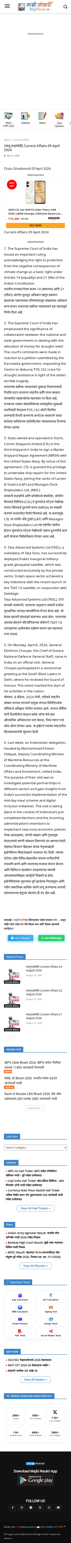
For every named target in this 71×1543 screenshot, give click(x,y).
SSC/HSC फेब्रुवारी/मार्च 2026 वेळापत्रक (29, 1360)
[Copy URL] (62, 162)
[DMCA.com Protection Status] (35, 1464)
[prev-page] (6, 1037)
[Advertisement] (35, 71)
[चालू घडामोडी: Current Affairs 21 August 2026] (13, 1022)
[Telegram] (44, 162)
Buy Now (35, 225)
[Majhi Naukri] (35, 7)
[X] (53, 162)
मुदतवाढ (8, 1071)
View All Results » (35, 1265)
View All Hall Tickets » (36, 1208)
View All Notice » (35, 1379)
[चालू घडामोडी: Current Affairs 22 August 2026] (13, 998)
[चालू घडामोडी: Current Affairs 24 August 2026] (13, 974)
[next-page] (12, 1037)
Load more (34, 1108)
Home (7, 139)
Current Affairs (21, 139)
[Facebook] (26, 162)
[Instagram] (21, 1507)
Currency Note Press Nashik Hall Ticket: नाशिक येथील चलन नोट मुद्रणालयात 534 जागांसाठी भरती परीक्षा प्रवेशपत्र (34, 1194)
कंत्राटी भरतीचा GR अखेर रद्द (22, 1370)
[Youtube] (58, 1507)
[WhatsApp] (35, 162)
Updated (9, 1087)
